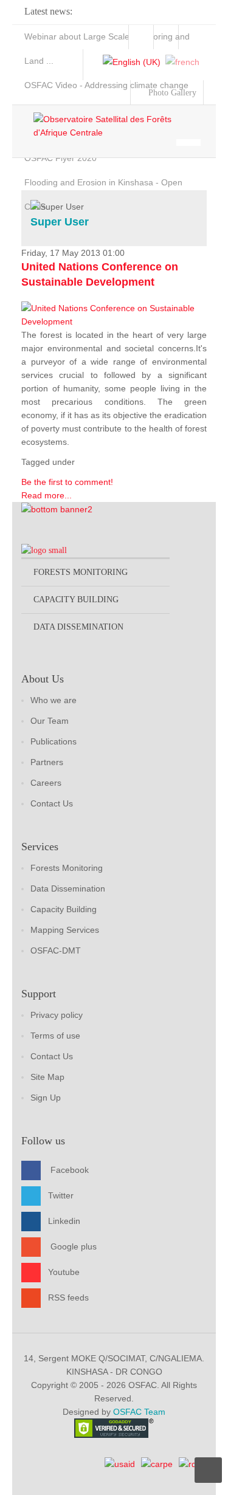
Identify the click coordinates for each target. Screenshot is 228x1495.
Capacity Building (63, 909)
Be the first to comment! (67, 482)
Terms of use (55, 1035)
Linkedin (64, 1221)
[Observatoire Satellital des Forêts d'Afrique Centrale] (120, 125)
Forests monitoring (80, 572)
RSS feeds (68, 1297)
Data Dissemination (67, 888)
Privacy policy (56, 1015)
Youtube (64, 1272)
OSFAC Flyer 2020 (60, 158)
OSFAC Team (139, 1412)
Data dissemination (78, 626)
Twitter (61, 1195)
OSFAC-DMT (55, 950)
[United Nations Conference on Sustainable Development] (114, 314)
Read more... (46, 495)
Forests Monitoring (66, 868)
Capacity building (76, 599)
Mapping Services (64, 930)
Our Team (49, 721)
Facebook (69, 1170)
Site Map (47, 1077)
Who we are (53, 700)
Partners (46, 762)
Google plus (73, 1246)
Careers (45, 783)
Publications (53, 741)
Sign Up (45, 1097)
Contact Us (51, 803)
